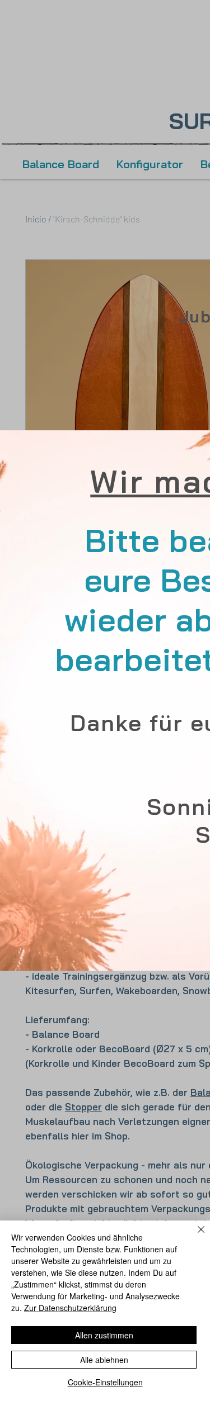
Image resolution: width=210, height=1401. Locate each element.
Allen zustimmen (104, 1335)
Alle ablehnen (104, 1359)
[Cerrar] (194, 1236)
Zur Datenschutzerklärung (70, 1307)
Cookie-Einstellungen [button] (105, 1382)
